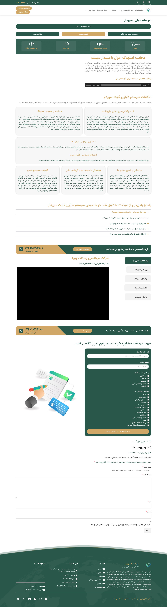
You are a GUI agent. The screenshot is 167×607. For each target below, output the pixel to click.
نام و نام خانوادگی (142, 352)
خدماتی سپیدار (141, 287)
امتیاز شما (147, 467)
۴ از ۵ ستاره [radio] (123, 470)
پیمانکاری (143, 376)
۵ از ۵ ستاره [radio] (115, 470)
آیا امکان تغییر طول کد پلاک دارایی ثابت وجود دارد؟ (128, 234)
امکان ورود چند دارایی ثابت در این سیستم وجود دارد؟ (127, 223)
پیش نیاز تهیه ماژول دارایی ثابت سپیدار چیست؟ (129, 212)
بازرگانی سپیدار (141, 269)
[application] (118, 85)
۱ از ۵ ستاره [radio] (147, 470)
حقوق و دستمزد (141, 405)
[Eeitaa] (29, 598)
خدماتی (143, 381)
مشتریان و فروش (140, 399)
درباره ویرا (92, 10)
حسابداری (143, 410)
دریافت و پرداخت (140, 407)
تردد (144, 420)
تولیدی (144, 378)
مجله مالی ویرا (102, 10)
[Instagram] (23, 598)
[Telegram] (34, 598)
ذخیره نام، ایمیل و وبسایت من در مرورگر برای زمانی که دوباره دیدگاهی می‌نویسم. (120, 524)
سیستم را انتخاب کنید (141, 391)
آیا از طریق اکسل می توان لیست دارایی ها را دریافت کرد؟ (126, 228)
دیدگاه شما (146, 475)
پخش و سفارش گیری (139, 383)
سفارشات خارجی (141, 412)
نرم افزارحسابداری (127, 10)
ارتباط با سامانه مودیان (139, 422)
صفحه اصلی (139, 10)
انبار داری (143, 402)
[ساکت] (94, 86)
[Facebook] (46, 598)
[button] (83, 212)
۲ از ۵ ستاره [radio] (140, 470)
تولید (144, 394)
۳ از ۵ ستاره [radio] (132, 470)
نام (149, 502)
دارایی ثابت (142, 397)
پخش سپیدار (141, 297)
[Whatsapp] (40, 598)
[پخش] (148, 86)
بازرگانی (143, 386)
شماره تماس (144, 362)
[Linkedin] (18, 598)
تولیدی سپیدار (140, 278)
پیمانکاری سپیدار (140, 260)
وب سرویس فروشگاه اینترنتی (136, 425)
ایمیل (148, 512)
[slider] (89, 85)
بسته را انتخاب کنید (142, 373)
